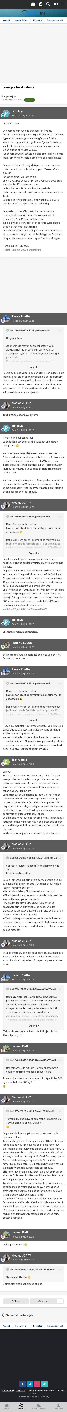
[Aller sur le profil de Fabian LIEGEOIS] (6, 645)
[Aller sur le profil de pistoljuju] (6, 113)
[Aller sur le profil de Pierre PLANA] (6, 318)
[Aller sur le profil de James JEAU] (6, 1048)
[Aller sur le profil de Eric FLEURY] (6, 762)
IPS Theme (7, 1390)
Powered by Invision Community (33, 1397)
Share (16, 1301)
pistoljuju (11, 96)
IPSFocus (20, 1390)
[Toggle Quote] (8, 330)
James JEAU (20, 1046)
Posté (23, 115)
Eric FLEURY (19, 759)
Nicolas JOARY (21, 403)
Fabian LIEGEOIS (22, 642)
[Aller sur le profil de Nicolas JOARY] (6, 405)
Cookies (61, 1390)
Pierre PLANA (21, 316)
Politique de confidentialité (41, 1390)
